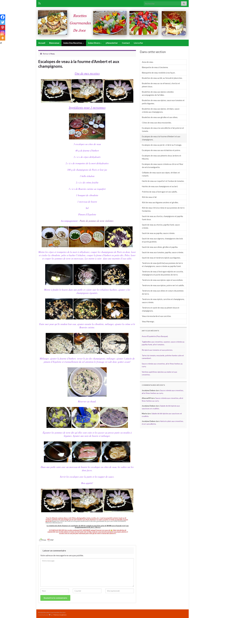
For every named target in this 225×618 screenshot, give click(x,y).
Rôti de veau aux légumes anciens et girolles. (160, 202)
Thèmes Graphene (59, 615)
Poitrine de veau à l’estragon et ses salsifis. (159, 192)
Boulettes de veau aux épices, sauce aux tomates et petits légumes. (163, 102)
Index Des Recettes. (73, 43)
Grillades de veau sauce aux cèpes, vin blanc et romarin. (161, 174)
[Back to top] (219, 612)
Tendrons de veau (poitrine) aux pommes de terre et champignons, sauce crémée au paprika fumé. (162, 264)
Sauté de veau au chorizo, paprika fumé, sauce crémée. (161, 226)
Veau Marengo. (148, 321)
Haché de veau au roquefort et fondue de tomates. (163, 181)
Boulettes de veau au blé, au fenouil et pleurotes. (162, 78)
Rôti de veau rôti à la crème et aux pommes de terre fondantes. (163, 209)
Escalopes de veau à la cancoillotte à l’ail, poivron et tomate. (163, 129)
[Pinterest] (2, 27)
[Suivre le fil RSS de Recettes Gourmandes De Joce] (39, 3)
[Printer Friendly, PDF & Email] (46, 540)
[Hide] (1, 43)
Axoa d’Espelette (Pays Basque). (155, 336)
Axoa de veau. (147, 62)
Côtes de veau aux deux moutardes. (156, 123)
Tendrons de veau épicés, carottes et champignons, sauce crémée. (163, 300)
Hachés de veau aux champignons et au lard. (160, 186)
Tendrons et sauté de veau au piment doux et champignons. (160, 309)
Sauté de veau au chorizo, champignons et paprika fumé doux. (162, 218)
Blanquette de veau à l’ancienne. (155, 67)
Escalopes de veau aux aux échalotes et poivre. (161, 150)
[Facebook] (2, 17)
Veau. (52, 54)
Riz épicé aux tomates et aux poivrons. (157, 350)
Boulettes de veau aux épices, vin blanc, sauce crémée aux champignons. (160, 110)
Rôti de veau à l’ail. (149, 197)
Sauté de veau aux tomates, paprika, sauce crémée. (163, 252)
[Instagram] (2, 32)
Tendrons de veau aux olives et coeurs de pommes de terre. (163, 292)
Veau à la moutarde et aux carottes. (156, 316)
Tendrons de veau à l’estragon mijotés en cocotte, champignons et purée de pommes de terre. (162, 273)
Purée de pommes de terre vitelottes (96, 220)
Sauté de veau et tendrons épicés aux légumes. (161, 258)
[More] (2, 38)
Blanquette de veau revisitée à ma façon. (158, 73)
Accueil (41, 43)
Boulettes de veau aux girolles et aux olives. (160, 117)
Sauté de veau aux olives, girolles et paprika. (160, 247)
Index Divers (94, 43)
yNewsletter (112, 43)
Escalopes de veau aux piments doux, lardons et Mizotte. (161, 157)
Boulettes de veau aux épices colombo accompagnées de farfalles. (158, 93)
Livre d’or (138, 43)
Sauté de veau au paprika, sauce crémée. (158, 233)
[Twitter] (2, 22)
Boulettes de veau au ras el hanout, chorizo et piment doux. (161, 85)
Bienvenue (54, 43)
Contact (126, 43)
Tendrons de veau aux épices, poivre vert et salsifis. (163, 285)
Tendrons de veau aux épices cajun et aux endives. (162, 280)
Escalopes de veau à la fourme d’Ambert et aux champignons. (161, 138)
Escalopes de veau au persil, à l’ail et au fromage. (162, 145)
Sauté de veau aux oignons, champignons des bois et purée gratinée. (162, 240)
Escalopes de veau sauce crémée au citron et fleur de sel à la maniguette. (162, 165)
